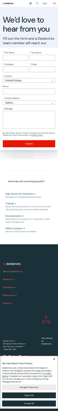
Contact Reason (11, 98)
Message (8, 108)
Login (44, 3)
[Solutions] (15, 287)
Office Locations (14, 228)
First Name (8, 52)
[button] (37, 3)
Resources (8, 295)
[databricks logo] (12, 263)
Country (7, 76)
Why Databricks (11, 271)
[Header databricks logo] (8, 3)
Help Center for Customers (19, 193)
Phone (6, 86)
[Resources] (16, 295)
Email (33, 64)
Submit (29, 143)
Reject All (29, 395)
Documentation (13, 215)
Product (7, 279)
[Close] (54, 359)
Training (9, 203)
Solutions (8, 287)
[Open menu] (54, 3)
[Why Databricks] (21, 271)
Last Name (35, 52)
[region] (29, 382)
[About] (11, 303)
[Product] (13, 279)
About (6, 303)
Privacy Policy (37, 135)
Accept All (29, 403)
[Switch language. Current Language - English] (30, 3)
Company (8, 64)
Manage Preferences (29, 387)
